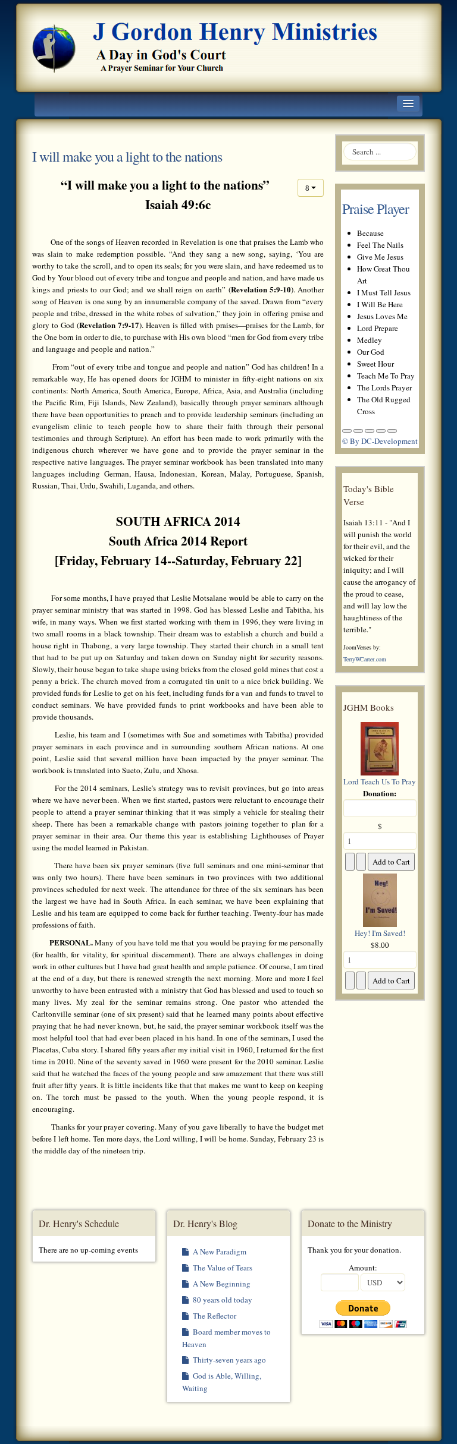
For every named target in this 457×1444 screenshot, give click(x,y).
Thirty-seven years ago (228, 1359)
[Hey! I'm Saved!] (380, 899)
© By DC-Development (380, 441)
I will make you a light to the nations (127, 156)
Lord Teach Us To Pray (379, 781)
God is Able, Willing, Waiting (221, 1381)
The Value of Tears (221, 1267)
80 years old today (221, 1299)
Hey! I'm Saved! (380, 933)
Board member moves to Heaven (226, 1338)
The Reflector (213, 1315)
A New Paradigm (218, 1251)
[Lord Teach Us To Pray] (380, 747)
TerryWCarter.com (364, 659)
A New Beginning (221, 1283)
